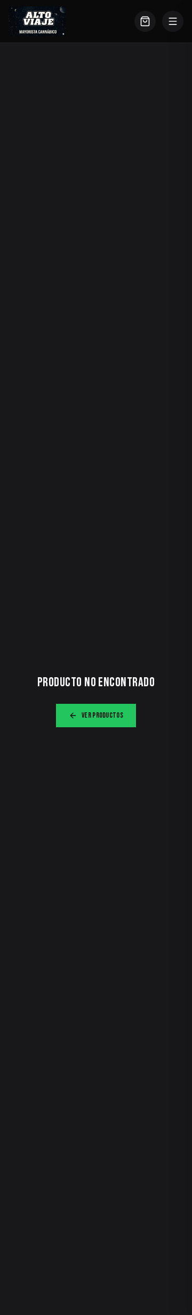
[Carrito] (145, 21)
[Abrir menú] (172, 21)
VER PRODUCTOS (102, 715)
